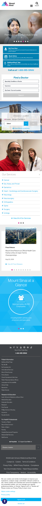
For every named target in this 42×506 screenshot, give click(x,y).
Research (4, 404)
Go (33, 124)
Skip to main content (7, 1)
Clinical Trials (5, 385)
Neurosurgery (9, 198)
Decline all (21, 503)
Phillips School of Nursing (8, 410)
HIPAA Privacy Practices (21, 465)
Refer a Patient (5, 427)
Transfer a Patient (6, 422)
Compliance (35, 465)
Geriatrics (7, 187)
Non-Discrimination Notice (12, 469)
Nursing (4, 429)
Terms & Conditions (28, 462)
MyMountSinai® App (7, 362)
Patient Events (5, 390)
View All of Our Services (22, 218)
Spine (6, 206)
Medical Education (6, 399)
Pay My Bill (4, 364)
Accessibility (31, 472)
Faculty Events (5, 415)
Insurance (4, 412)
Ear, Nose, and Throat (12, 184)
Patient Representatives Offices (10, 380)
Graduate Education (7, 402)
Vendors (23, 472)
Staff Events (5, 437)
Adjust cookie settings (8, 491)
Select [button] (9, 123)
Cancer (6, 180)
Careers (18, 462)
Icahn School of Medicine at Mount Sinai (12, 397)
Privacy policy (5, 494)
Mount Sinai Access (7, 372)
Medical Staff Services (7, 434)
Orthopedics (8, 202)
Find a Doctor (5, 375)
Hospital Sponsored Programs (10, 432)
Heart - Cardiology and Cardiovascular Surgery (21, 191)
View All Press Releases (15, 264)
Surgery (7, 209)
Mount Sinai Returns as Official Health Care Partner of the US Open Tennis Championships (21, 253)
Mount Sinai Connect (7, 424)
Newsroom (4, 387)
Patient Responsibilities (30, 469)
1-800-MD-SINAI (25, 70)
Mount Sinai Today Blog (21, 350)
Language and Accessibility (9, 382)
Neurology (8, 195)
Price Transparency (12, 472)
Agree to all (21, 499)
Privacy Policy (7, 465)
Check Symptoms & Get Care (10, 377)
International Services (7, 369)
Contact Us (10, 462)
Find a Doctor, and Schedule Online (21, 35)
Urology (7, 213)
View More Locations (21, 128)
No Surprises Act (6, 367)
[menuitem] (16, 123)
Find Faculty (5, 407)
